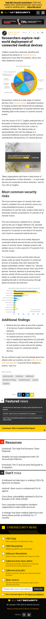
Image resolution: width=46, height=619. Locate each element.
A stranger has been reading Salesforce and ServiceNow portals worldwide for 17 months (22, 515)
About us (28, 609)
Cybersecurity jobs (15, 570)
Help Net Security (14, 32)
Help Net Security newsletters (18, 2)
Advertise (35, 609)
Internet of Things (9, 380)
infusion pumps (20, 103)
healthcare (29, 376)
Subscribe (38, 589)
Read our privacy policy (15, 609)
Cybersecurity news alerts (19, 561)
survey (35, 380)
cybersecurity (8, 376)
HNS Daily (11, 538)
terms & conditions (36, 594)
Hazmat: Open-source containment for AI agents (19, 414)
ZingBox (6, 384)
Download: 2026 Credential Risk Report (18, 428)
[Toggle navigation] (43, 13)
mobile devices (24, 380)
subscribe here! (34, 7)
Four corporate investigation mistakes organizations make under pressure (19, 505)
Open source (12, 579)
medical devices (29, 55)
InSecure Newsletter (16, 553)
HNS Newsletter (14, 546)
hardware (19, 376)
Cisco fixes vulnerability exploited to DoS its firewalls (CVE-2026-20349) (22, 497)
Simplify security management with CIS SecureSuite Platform (20, 458)
